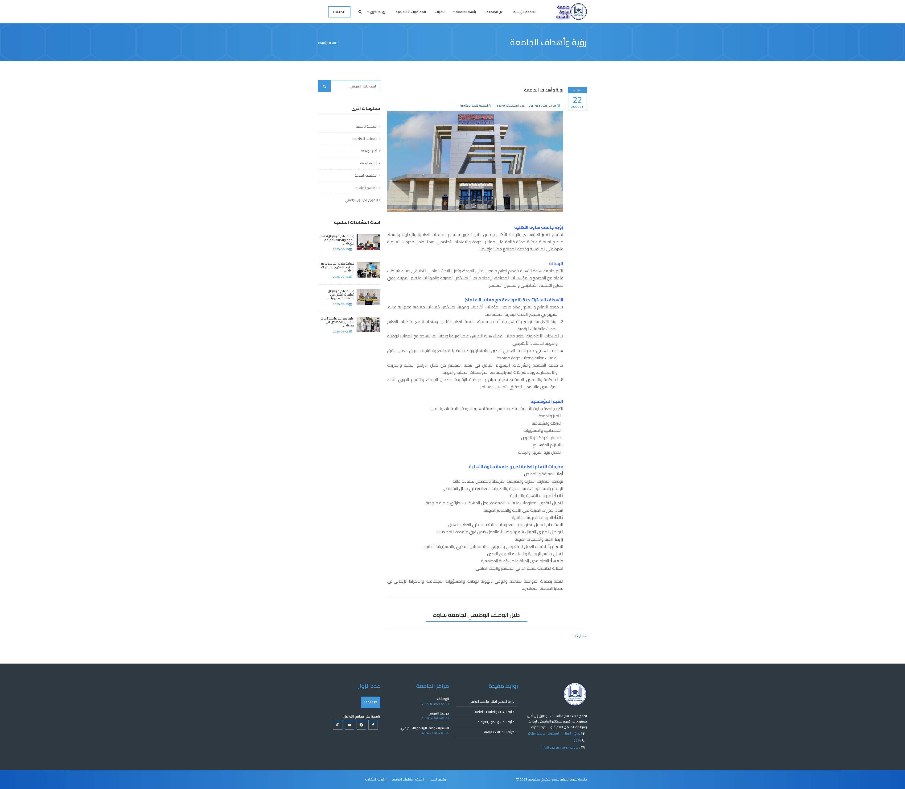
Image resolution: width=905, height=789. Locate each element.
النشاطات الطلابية (366, 175)
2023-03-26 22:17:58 (543, 105)
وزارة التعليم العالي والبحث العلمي (493, 701)
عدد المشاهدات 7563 (510, 105)
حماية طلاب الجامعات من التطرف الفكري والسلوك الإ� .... (337, 267)
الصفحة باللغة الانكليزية (474, 105)
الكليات (440, 12)
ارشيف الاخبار (438, 779)
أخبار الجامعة (369, 151)
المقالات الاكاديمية (364, 139)
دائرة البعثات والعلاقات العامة (496, 712)
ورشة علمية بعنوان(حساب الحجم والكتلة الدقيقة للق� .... (336, 239)
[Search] (324, 86)
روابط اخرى (377, 12)
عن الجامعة (494, 12)
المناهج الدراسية (366, 188)
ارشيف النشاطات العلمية (408, 779)
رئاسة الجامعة (466, 12)
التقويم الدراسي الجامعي (361, 200)
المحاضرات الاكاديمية (411, 12)
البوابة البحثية (369, 163)
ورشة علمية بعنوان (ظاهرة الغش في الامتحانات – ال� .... (340, 294)
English (339, 12)
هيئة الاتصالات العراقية (500, 732)
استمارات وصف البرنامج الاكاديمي (425, 728)
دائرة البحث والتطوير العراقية (497, 722)
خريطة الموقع (439, 713)
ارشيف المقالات (375, 779)
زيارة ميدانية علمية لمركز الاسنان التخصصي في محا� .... (337, 322)
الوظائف (443, 699)
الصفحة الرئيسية (524, 12)
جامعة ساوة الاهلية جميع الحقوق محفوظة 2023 (553, 779)
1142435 (370, 702)
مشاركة (580, 635)
